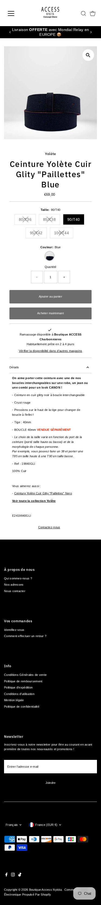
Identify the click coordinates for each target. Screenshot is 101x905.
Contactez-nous (49, 527)
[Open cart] (92, 13)
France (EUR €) (46, 824)
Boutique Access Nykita (45, 889)
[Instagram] (13, 875)
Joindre (51, 782)
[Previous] (10, 32)
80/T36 (27, 220)
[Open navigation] (15, 13)
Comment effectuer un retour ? (25, 636)
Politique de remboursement (23, 681)
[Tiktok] (20, 875)
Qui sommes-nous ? (18, 578)
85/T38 (51, 220)
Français (12, 824)
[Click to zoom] (88, 55)
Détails (14, 367)
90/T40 (73, 219)
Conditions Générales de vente (25, 674)
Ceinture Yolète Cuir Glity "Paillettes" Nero (43, 493)
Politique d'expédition (18, 687)
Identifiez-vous (14, 629)
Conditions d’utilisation (19, 694)
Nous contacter (14, 591)
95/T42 (38, 234)
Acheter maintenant (50, 313)
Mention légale (14, 700)
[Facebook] (6, 875)
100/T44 (63, 234)
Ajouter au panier (50, 296)
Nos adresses (13, 584)
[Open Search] (83, 13)
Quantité (50, 266)
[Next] (91, 32)
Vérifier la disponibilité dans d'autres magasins (50, 351)
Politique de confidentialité (21, 706)
